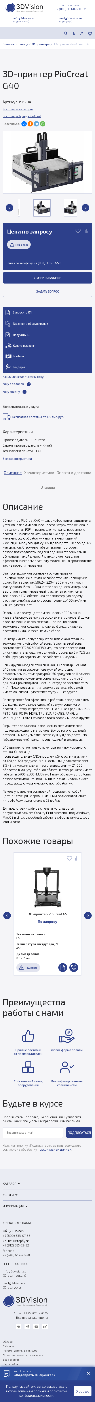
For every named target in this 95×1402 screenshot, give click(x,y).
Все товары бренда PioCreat (22, 116)
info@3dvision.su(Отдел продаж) (15, 1273)
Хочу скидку (11, 391)
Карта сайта (10, 1364)
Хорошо (82, 1391)
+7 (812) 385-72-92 (16, 1245)
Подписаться (79, 1133)
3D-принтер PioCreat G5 (47, 914)
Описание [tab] (13, 472)
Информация (13, 1206)
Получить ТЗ (21, 335)
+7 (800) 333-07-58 (68, 9)
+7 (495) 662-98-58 (16, 1255)
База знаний (11, 1359)
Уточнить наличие (47, 278)
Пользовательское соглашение (23, 1355)
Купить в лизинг (23, 345)
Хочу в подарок (13, 384)
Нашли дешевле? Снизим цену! (23, 376)
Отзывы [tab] (47, 487)
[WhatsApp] (42, 123)
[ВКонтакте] (24, 123)
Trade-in (18, 356)
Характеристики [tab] (39, 472)
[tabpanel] (47, 662)
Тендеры (19, 367)
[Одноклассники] (30, 123)
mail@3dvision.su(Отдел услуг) (15, 1285)
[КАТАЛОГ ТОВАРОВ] (9, 33)
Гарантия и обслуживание (30, 323)
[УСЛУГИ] (18, 33)
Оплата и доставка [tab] (74, 472)
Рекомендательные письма (20, 1350)
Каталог (9, 1183)
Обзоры (8, 1341)
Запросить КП (22, 312)
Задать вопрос (47, 291)
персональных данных (54, 1149)
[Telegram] (36, 123)
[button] (9, 207)
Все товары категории (18, 109)
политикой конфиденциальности (43, 1393)
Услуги (8, 1195)
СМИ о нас (9, 1346)
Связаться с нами (17, 1223)
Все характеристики (17, 458)
